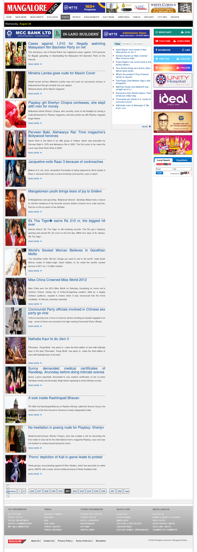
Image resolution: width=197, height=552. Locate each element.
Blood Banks (124, 517)
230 (60, 491)
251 (113, 491)
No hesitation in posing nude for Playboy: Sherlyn (66, 427)
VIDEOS (136, 17)
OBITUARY (149, 17)
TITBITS (65, 17)
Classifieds (181, 160)
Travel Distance (53, 529)
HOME (9, 17)
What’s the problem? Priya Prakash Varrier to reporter (132, 75)
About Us (35, 540)
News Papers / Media (164, 523)
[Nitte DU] (127, 37)
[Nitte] (84, 12)
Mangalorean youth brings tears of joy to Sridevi (65, 190)
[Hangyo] (173, 153)
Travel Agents (52, 526)
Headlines (126, 43)
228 (46, 491)
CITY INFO (162, 17)
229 (53, 491)
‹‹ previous (11, 489)
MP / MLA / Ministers (18, 526)
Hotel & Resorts (89, 520)
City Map (85, 526)
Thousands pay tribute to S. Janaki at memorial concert (133, 100)
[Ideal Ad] (173, 108)
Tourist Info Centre (91, 514)
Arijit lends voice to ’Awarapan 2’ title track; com (132, 106)
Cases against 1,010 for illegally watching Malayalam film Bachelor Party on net (66, 45)
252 (120, 491)
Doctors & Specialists (129, 523)
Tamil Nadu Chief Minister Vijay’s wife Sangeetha (133, 82)
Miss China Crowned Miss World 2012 (57, 279)
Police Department (18, 520)
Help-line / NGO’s (162, 526)
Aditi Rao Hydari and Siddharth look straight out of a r (132, 88)
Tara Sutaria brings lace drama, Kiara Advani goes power (133, 69)
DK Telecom (14, 514)
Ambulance (123, 520)
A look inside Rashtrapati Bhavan (53, 397)
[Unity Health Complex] (173, 86)
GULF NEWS (108, 17)
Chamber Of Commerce (165, 529)
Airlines (48, 517)
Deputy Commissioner (20, 523)
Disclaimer (101, 540)
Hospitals (122, 514)
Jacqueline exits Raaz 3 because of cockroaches (65, 161)
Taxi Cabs (49, 523)
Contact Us (49, 540)
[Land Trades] (127, 12)
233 (82, 491)
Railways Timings (53, 514)
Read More (33, 64)
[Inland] (78, 37)
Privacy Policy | (65, 540)
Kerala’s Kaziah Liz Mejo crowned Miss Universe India (131, 57)
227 (39, 491)
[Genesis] (170, 12)
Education (158, 514)
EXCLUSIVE (52, 17)
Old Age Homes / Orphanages (133, 529)
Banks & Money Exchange (167, 517)
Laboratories (124, 526)
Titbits (117, 43)
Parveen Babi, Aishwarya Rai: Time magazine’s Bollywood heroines (66, 133)
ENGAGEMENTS (91, 17)
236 (103, 491)
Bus (46, 520)
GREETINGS (123, 17)
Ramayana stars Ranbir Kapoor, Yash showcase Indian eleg (133, 94)
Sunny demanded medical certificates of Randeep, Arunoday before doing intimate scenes (66, 370)
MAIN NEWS (21, 17)
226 (32, 491)
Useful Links (87, 529)
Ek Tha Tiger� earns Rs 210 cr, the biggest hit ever (66, 222)
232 (75, 491)
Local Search (163, 160)
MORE (145, 126)
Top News (138, 43)
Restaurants (87, 523)
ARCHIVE (175, 17)
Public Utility (15, 517)
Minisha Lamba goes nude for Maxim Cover (61, 72)
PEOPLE (77, 17)
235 (96, 491)
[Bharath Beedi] (173, 132)
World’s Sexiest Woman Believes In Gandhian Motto (66, 251)
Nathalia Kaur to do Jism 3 (48, 338)
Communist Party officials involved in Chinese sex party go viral (66, 310)
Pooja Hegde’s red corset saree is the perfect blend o (133, 63)
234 (89, 491)
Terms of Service (84, 540)
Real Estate (159, 520)
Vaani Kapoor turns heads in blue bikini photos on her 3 (131, 51)
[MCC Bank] (29, 37)
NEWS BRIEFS (36, 17)
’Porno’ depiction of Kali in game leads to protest (65, 456)
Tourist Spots (88, 517)
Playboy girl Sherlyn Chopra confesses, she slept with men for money (66, 104)
